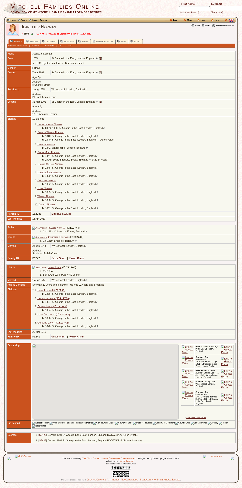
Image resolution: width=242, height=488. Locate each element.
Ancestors (34, 41)
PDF (70, 45)
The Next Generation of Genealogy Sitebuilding (108, 458)
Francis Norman (46, 144)
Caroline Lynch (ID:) (53, 322)
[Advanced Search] (189, 12)
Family (123, 41)
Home (13, 20)
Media (189, 20)
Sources (35, 45)
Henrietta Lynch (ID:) (53, 298)
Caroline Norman (46, 180)
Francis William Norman (50, 132)
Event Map (49, 45)
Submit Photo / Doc (104, 41)
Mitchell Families (61, 213)
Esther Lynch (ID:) (52, 306)
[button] (99, 382)
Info (203, 20)
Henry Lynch (54, 267)
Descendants (51, 41)
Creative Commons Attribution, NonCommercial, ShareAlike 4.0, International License (133, 479)
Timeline (85, 41)
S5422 (42, 440)
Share (197, 25)
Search (24, 20)
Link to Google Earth (196, 417)
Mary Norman (44, 188)
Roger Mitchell (127, 461)
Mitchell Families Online (54, 6)
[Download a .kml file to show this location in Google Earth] (227, 352)
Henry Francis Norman (49, 124)
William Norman (45, 196)
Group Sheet (58, 258)
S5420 (42, 434)
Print (207, 25)
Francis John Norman (49, 172)
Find (175, 20)
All (61, 45)
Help (217, 20)
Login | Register (39, 20)
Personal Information (17, 45)
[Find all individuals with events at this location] (97, 58)
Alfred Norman (47, 204)
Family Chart (76, 258)
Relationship (69, 41)
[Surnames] (217, 12)
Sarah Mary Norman (48, 152)
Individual (18, 41)
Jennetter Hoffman (58, 237)
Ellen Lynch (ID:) (51, 290)
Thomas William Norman (50, 164)
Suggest (137, 41)
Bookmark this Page (225, 25)
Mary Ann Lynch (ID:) (53, 314)
